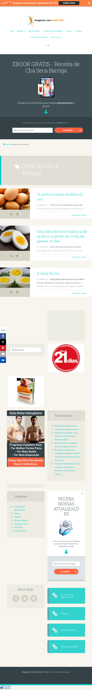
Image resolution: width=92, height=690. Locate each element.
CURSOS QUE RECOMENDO (53, 31)
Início (12, 31)
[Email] (3, 354)
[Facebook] (16, 598)
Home (8, 144)
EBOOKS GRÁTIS (34, 31)
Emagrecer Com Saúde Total (32, 672)
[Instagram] (33, 598)
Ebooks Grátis (68, 630)
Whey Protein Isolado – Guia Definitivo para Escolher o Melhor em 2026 (66, 436)
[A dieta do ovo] (15, 278)
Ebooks (65, 613)
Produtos (78, 31)
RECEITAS (18, 527)
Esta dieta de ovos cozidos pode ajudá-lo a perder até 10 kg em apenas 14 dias (62, 236)
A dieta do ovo (48, 273)
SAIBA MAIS (69, 3)
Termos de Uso (55, 37)
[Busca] (46, 43)
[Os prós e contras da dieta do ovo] (15, 199)
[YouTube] (24, 598)
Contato (69, 31)
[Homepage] (46, 20)
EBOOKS (20, 31)
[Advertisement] (66, 325)
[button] (46, 3)
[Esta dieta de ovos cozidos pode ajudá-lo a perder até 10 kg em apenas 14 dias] (15, 238)
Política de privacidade (39, 37)
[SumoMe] (3, 360)
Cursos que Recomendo (67, 596)
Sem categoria (20, 530)
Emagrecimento (21, 524)
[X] (3, 342)
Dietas (11, 214)
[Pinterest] (3, 348)
